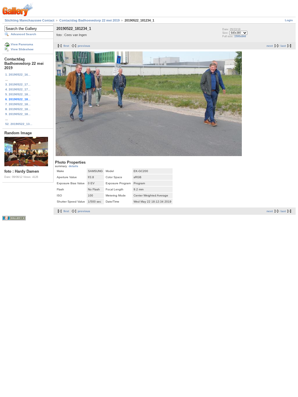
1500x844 (240, 36)
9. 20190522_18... (18, 114)
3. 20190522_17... (18, 84)
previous (84, 45)
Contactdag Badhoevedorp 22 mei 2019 (89, 20)
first (66, 45)
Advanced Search (23, 34)
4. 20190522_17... (18, 89)
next (270, 45)
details (73, 166)
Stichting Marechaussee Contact (29, 20)
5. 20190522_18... (18, 94)
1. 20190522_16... (18, 74)
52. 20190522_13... (18, 124)
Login (289, 20)
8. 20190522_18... (18, 109)
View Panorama (22, 44)
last (283, 45)
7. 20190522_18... (18, 104)
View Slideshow (22, 49)
